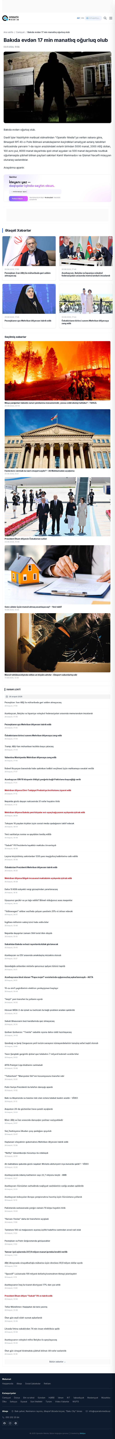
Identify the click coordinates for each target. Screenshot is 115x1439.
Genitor (57, 188)
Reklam (47, 1383)
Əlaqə (19, 1383)
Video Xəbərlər (62, 1401)
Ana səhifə (8, 32)
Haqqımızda (7, 1383)
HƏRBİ (52, 1397)
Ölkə (4, 1401)
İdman (61, 1397)
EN (82, 18)
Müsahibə (105, 1397)
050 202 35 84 (12, 1417)
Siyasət (23, 1401)
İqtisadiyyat (78, 1397)
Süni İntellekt (36, 1401)
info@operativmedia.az (99, 1411)
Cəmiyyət (20, 32)
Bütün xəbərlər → (57, 1361)
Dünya (17, 1397)
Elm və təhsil (28, 1397)
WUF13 (76, 1401)
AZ (78, 18)
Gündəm (41, 1397)
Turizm (49, 1401)
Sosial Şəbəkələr (33, 1383)
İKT (68, 1397)
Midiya (82, 1433)
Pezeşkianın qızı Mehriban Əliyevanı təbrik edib (28, 320)
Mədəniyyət (92, 1397)
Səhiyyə (13, 1401)
